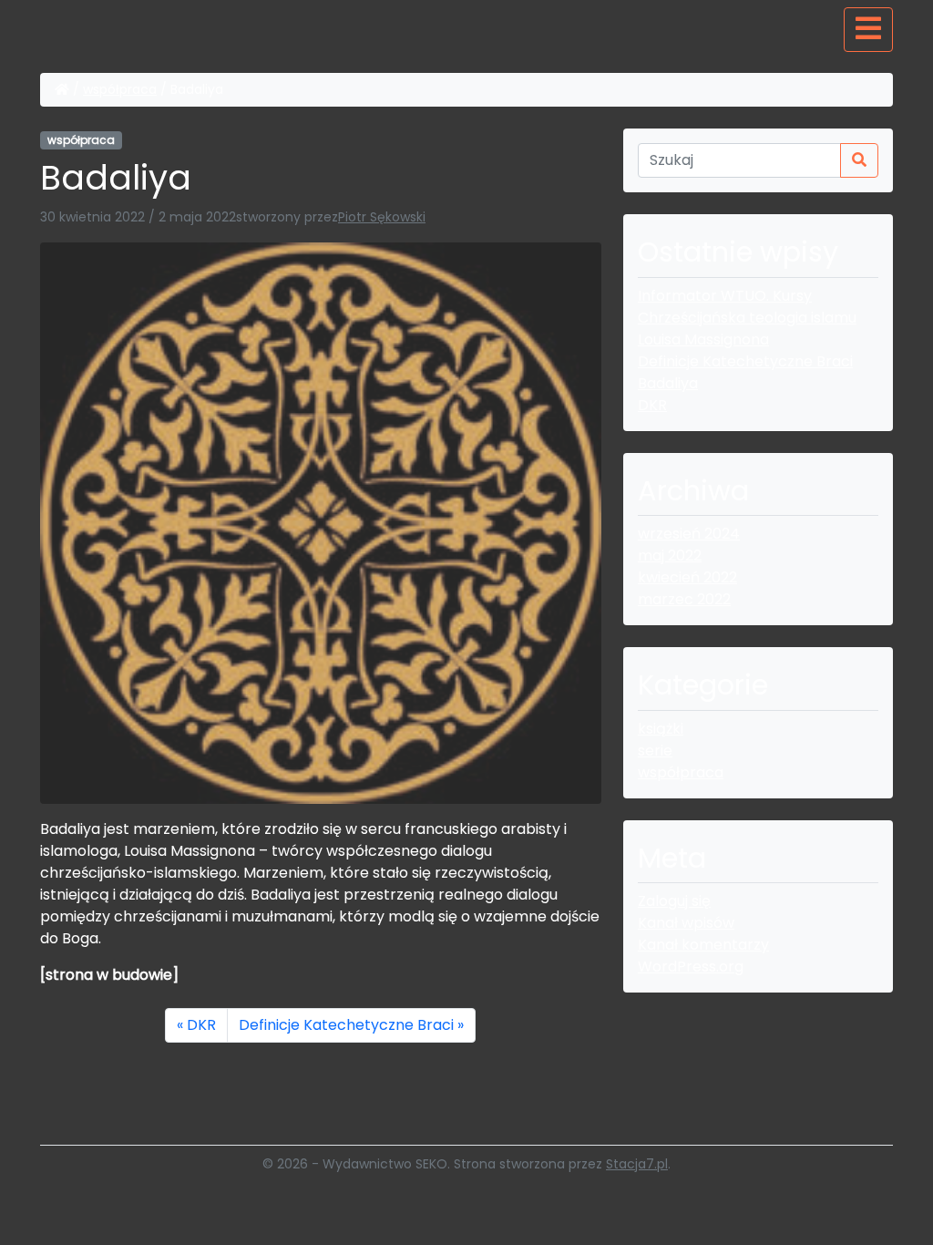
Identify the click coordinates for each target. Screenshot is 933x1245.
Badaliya (668, 383)
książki (660, 728)
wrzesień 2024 (689, 533)
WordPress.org (690, 966)
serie (655, 750)
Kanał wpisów (686, 922)
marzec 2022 (684, 599)
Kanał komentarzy (703, 944)
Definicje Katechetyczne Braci (346, 1024)
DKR (201, 1024)
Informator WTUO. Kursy (725, 295)
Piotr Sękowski (381, 217)
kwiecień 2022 (687, 577)
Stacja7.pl (637, 1164)
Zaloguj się (674, 900)
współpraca (120, 89)
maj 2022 (670, 555)
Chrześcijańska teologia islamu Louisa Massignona (747, 328)
